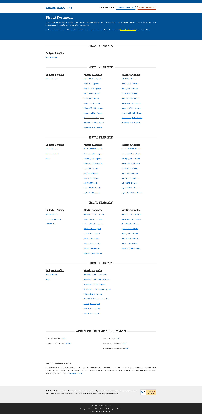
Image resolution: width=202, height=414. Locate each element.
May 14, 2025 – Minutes (130, 173)
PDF (66, 343)
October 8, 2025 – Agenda (93, 127)
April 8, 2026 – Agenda (91, 98)
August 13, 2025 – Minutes (131, 188)
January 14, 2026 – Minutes (131, 108)
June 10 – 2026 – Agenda (92, 89)
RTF (69, 343)
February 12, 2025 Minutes (131, 163)
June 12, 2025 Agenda (91, 178)
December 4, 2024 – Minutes (131, 154)
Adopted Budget (51, 57)
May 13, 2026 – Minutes (130, 89)
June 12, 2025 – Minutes (130, 178)
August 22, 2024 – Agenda (93, 253)
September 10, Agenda (92, 193)
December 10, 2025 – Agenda (94, 118)
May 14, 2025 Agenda (91, 173)
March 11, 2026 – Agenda (92, 103)
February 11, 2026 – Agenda (93, 108)
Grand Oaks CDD (59, 8)
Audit (48, 159)
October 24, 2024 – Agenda (93, 149)
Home (102, 8)
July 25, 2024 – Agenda (92, 248)
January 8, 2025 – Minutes (131, 159)
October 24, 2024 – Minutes (131, 149)
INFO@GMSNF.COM (75, 373)
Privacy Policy (105, 405)
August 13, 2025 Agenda (92, 188)
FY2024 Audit (50, 224)
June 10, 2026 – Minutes (130, 84)
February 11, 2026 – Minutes (131, 103)
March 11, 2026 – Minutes (130, 98)
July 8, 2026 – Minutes (129, 79)
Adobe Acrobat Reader (128, 30)
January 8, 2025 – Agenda (92, 159)
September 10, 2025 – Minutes (132, 193)
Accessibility (109, 8)
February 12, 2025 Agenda (93, 163)
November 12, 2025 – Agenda (94, 123)
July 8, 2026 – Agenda (91, 84)
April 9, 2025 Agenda (91, 168)
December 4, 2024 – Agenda (93, 154)
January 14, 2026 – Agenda (93, 113)
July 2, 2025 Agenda (91, 183)
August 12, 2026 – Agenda (93, 79)
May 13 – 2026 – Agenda (92, 93)
